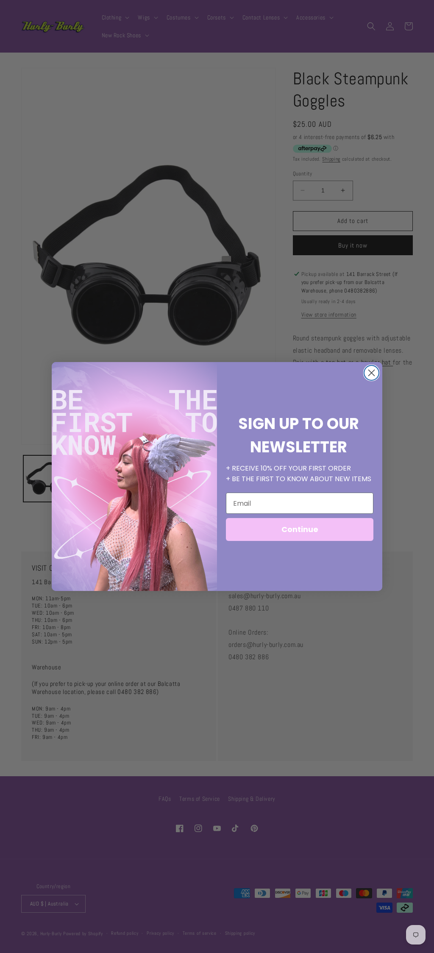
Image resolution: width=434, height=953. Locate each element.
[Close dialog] (371, 372)
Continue (299, 529)
